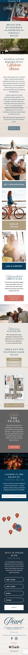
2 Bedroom (14, 362)
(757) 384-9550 (14, 632)
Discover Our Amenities (14, 298)
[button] (17, 515)
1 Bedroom (14, 359)
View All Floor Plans (14, 405)
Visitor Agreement (14, 651)
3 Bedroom (14, 365)
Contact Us (14, 128)
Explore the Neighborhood (14, 496)
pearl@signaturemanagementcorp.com (14, 635)
